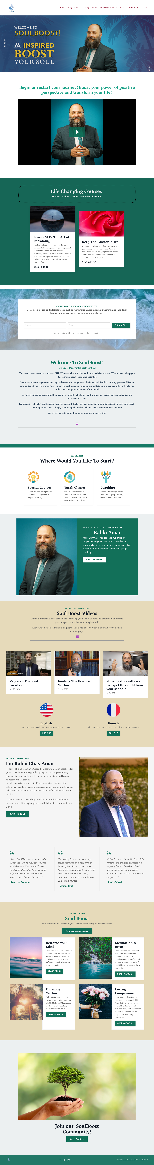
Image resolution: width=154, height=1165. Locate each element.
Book (76, 8)
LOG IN (144, 8)
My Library (133, 8)
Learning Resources (108, 8)
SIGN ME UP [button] (121, 325)
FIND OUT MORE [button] (94, 559)
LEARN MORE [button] (54, 971)
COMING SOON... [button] (125, 974)
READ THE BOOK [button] (17, 814)
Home (63, 8)
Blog (70, 8)
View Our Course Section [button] (77, 931)
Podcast (123, 8)
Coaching (85, 8)
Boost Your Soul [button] (77, 1139)
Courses (94, 8)
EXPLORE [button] (46, 733)
